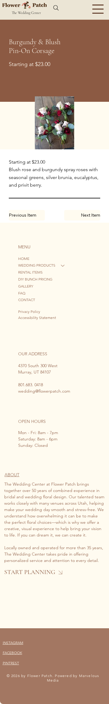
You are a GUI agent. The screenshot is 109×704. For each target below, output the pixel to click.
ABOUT (12, 474)
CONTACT (26, 299)
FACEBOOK (12, 652)
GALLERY (25, 286)
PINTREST (11, 663)
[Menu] (98, 9)
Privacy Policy (29, 311)
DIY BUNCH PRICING (35, 279)
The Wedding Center (26, 13)
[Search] (56, 8)
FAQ (21, 293)
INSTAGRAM (13, 642)
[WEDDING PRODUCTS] (63, 265)
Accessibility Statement (37, 317)
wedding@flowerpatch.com (44, 391)
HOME (23, 258)
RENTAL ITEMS (30, 272)
